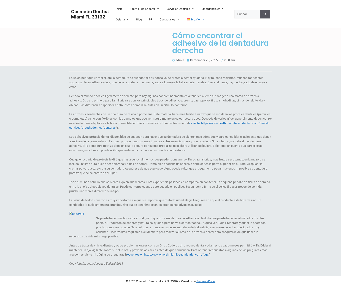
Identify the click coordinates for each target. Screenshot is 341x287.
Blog (139, 19)
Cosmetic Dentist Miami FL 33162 (90, 14)
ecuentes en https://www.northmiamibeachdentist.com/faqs (168, 254)
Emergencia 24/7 (212, 8)
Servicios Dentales (178, 8)
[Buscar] (265, 14)
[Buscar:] (247, 14)
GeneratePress (205, 281)
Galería (120, 19)
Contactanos (167, 19)
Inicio (119, 8)
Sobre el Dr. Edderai (142, 8)
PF (150, 19)
